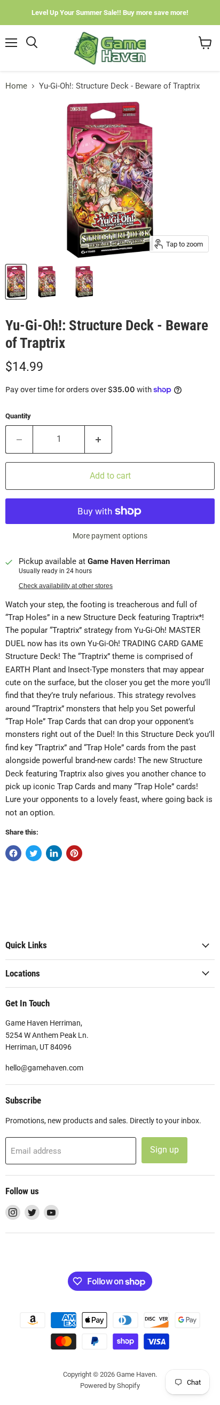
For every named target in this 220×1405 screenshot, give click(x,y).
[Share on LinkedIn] (54, 853)
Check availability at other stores (66, 586)
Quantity (18, 416)
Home (16, 86)
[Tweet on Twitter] (34, 853)
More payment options (110, 535)
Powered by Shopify (110, 1386)
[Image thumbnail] (84, 282)
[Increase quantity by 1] (98, 439)
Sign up (164, 1150)
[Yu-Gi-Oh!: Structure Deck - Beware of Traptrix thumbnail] (16, 282)
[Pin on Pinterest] (74, 853)
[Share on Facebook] (13, 853)
